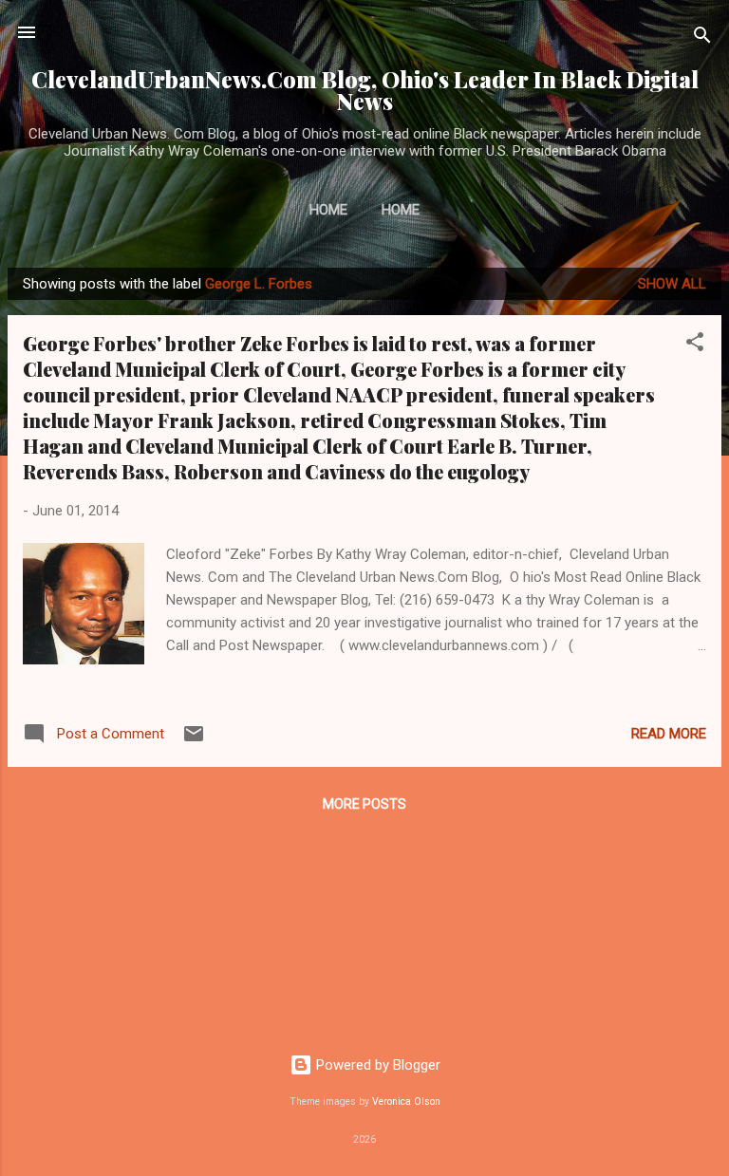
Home (328, 209)
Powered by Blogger (376, 1064)
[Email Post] (193, 740)
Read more (668, 733)
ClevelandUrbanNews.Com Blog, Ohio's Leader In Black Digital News (365, 90)
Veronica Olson (406, 1101)
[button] (694, 345)
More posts (364, 804)
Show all (672, 283)
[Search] (702, 38)
